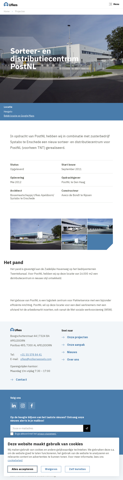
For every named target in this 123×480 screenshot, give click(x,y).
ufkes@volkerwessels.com (35, 359)
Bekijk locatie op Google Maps (19, 115)
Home (7, 11)
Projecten (20, 11)
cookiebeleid (15, 460)
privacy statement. (46, 433)
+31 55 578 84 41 (31, 354)
